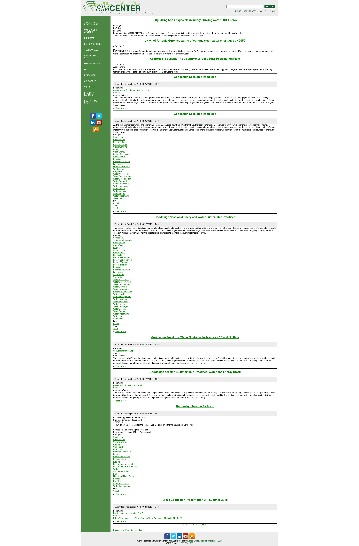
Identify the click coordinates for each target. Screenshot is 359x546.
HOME (238, 11)
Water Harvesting (121, 184)
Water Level (118, 294)
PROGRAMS (89, 38)
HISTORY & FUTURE (93, 44)
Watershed (118, 319)
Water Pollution (120, 299)
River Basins (118, 481)
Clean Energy (119, 152)
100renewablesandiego (123, 240)
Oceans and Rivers (121, 166)
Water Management (122, 296)
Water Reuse (119, 189)
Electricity (117, 255)
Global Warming (120, 147)
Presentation (119, 139)
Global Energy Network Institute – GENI (205, 541)
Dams (115, 474)
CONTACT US (90, 81)
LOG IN (272, 11)
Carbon (116, 444)
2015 (115, 208)
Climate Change (120, 144)
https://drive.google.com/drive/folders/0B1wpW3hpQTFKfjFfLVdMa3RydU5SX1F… (149, 518)
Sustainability (119, 157)
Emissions (117, 449)
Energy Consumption (122, 260)
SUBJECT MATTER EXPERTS (92, 57)
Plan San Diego (120, 142)
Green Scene (119, 245)
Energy (116, 149)
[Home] (131, 6)
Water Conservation (122, 176)
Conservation (119, 252)
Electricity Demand (121, 257)
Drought (116, 461)
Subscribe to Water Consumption (127, 530)
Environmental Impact (123, 464)
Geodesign (118, 137)
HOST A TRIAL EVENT (90, 102)
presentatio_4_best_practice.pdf (128, 385)
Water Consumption (122, 179)
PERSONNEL (89, 75)
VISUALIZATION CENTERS (91, 31)
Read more (120, 108)
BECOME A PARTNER (89, 94)
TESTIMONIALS (91, 50)
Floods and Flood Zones (123, 476)
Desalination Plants (121, 161)
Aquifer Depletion (121, 471)
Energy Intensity (120, 265)
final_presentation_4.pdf (124, 351)
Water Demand (120, 181)
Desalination (118, 159)
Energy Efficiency (120, 262)
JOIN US (262, 11)
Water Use (117, 198)
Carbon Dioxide (120, 447)
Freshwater (118, 164)
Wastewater (118, 169)
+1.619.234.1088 (185, 543)
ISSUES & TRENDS (92, 63)
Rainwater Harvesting (122, 292)
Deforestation (119, 459)
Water (116, 469)
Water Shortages (120, 306)
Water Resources (120, 186)
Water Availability (121, 174)
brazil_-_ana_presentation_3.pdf (128, 513)
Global (116, 203)
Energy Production (121, 154)
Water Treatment (121, 196)
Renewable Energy (121, 457)
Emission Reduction (122, 452)
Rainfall (116, 479)
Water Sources (119, 191)
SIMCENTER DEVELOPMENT (91, 23)
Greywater (118, 171)
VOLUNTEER (89, 87)
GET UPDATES (250, 11)
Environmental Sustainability (126, 466)
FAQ (86, 69)
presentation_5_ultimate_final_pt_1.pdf (131, 90)
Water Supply (119, 193)
